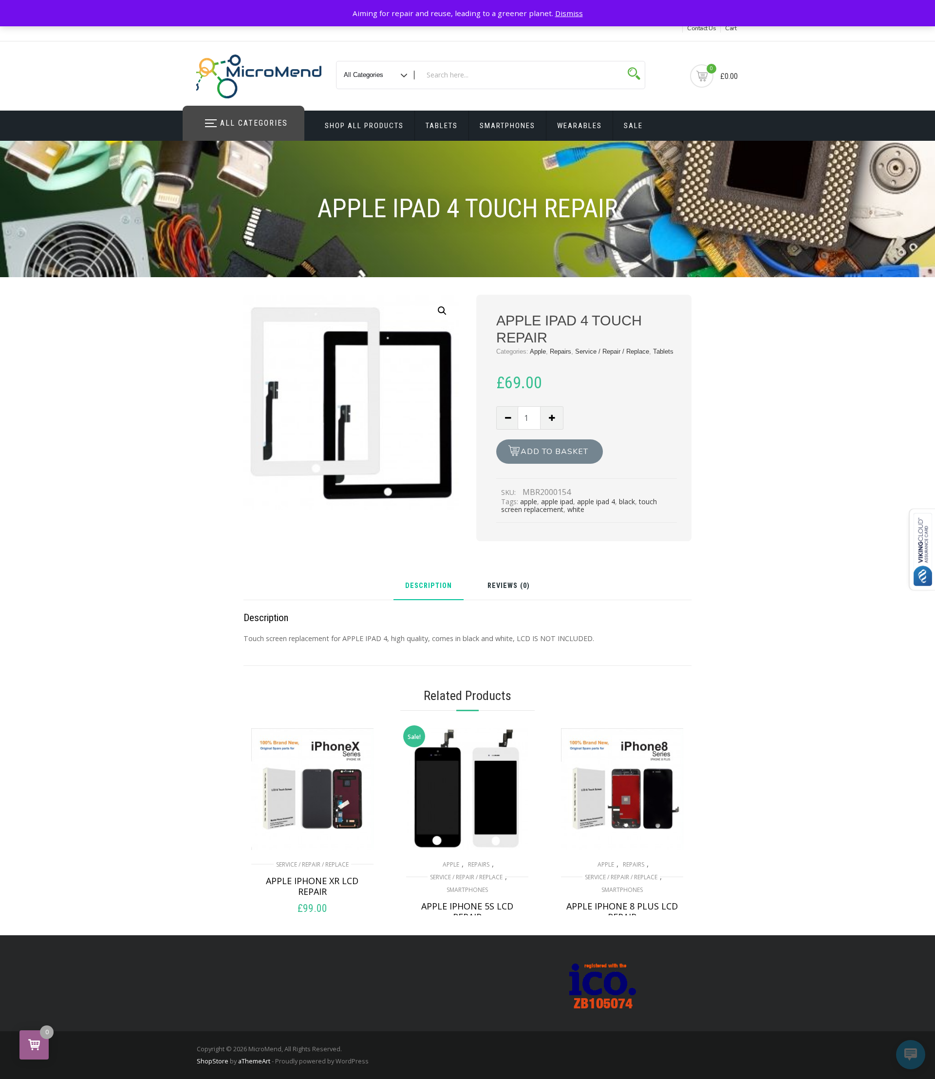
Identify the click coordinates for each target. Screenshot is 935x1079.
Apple (538, 351)
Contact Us (701, 28)
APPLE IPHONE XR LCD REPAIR (312, 886)
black (627, 501)
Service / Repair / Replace (612, 351)
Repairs (560, 351)
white (575, 509)
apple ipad (557, 501)
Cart (730, 28)
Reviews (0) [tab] (508, 586)
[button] (442, 311)
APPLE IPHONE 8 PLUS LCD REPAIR (622, 911)
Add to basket (554, 451)
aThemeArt (254, 1061)
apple (528, 501)
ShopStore (212, 1061)
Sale (633, 125)
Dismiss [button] (569, 13)
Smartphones (507, 125)
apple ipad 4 (596, 501)
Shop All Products (364, 125)
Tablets (442, 125)
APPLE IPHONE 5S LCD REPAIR (467, 911)
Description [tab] (428, 586)
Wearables (579, 125)
